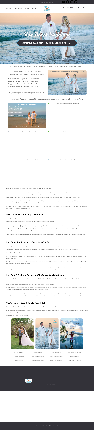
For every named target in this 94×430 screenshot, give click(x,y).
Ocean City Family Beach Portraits (38, 360)
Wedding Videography (15, 86)
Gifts (77, 7)
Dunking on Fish (13, 208)
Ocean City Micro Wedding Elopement (56, 356)
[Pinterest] (75, 1)
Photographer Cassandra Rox (31, 81)
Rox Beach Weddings (18, 71)
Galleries (70, 7)
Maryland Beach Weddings (37, 352)
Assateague (9, 8)
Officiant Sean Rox (14, 81)
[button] (83, 2)
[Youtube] (63, 1)
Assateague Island (16, 74)
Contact (85, 9)
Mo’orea (62, 7)
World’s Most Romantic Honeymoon (74, 352)
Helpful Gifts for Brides (19, 360)
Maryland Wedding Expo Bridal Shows (74, 360)
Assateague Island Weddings (74, 356)
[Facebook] (67, 1)
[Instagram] (71, 1)
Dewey (34, 8)
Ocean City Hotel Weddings (19, 356)
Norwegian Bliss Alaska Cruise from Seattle (38, 364)
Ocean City (18, 8)
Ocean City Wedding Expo (74, 197)
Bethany (27, 8)
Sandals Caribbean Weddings (19, 352)
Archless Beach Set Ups (31, 86)
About (83, 7)
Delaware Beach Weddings (56, 352)
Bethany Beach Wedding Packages (38, 356)
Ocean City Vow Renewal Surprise (56, 360)
